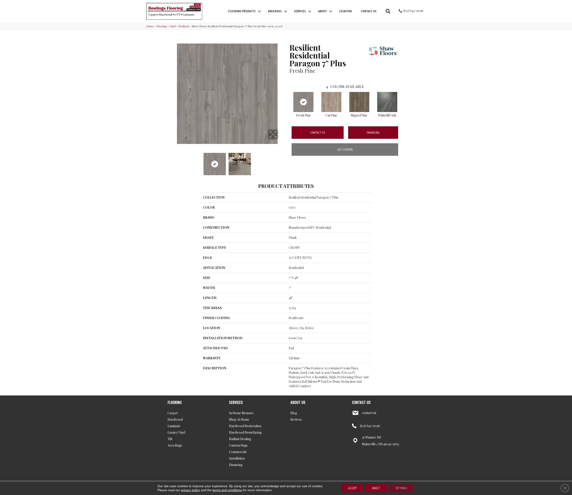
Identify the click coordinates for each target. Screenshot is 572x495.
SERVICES (236, 402)
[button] (259, 11)
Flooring (162, 26)
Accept (352, 488)
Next (280, 162)
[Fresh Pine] (303, 102)
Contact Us (368, 11)
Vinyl (173, 26)
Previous (174, 162)
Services (300, 11)
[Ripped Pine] (359, 102)
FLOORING (175, 402)
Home (150, 26)
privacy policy (190, 490)
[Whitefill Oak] (387, 102)
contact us (369, 413)
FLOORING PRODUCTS (242, 11)
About (322, 11)
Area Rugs (275, 11)
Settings (401, 488)
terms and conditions (227, 490)
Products (183, 26)
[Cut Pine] (331, 102)
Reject (376, 488)
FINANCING (373, 133)
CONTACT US (361, 402)
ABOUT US (297, 402)
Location (345, 11)
